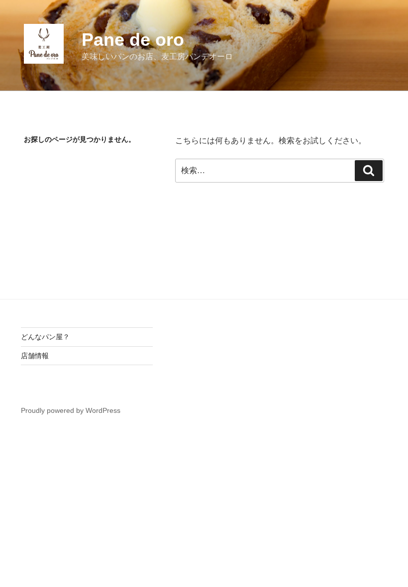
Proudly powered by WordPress (70, 410)
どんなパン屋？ (45, 337)
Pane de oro (133, 39)
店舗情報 (35, 356)
